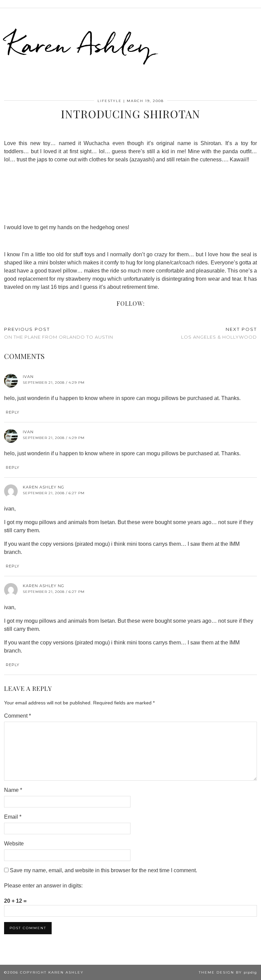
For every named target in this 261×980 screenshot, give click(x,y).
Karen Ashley (79, 44)
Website (14, 843)
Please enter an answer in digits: (43, 885)
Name (13, 790)
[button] (256, 4)
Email (12, 817)
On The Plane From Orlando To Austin (58, 333)
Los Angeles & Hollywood (219, 333)
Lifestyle (110, 101)
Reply (12, 412)
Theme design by (228, 972)
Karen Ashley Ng (43, 487)
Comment (17, 716)
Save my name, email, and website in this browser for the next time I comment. (103, 870)
